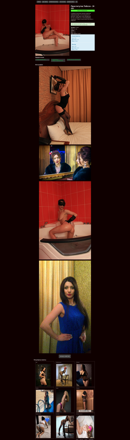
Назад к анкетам (65, 356)
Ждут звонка (44, 1)
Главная (39, 1)
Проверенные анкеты (53, 1)
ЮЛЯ (36, 362)
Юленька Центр (59, 362)
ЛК (76, 1)
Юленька (78, 388)
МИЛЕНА (37, 388)
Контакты (86, 439)
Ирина (57, 388)
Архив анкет (81, 439)
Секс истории (62, 1)
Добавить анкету (70, 1)
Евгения (77, 362)
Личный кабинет (91, 439)
